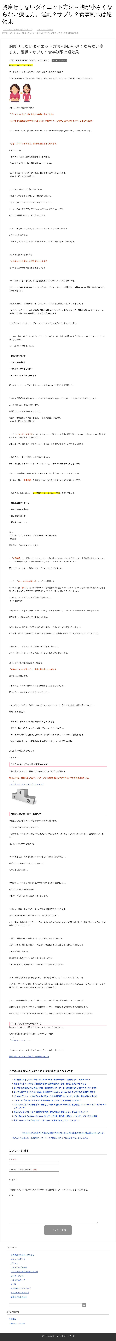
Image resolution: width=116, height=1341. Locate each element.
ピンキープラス (17, 1276)
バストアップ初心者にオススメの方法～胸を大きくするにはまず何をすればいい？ (47, 1100)
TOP (19, 30)
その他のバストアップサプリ (22, 1255)
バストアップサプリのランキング (24, 1272)
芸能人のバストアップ (20, 1293)
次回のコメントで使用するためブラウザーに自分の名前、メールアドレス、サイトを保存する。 (50, 1190)
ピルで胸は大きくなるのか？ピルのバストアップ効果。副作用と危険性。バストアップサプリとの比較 (55, 1116)
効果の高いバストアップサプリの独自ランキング (29, 1057)
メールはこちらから (17, 1323)
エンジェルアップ (18, 1259)
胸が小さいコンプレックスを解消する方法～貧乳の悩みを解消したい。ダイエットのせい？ (51, 1112)
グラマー (14, 1263)
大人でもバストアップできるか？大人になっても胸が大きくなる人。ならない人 (46, 1120)
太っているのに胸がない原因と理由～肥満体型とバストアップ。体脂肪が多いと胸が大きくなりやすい (55, 1088)
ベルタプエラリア (18, 1040)
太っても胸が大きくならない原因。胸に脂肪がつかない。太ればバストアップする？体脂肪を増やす (54, 1092)
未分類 (13, 1284)
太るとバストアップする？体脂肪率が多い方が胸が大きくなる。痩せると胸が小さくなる (50, 1084)
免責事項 (12, 1319)
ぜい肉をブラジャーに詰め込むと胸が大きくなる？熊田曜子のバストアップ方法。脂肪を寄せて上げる (55, 1096)
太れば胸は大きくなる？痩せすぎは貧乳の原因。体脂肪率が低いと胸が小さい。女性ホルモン (52, 1080)
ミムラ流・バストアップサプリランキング (26, 784)
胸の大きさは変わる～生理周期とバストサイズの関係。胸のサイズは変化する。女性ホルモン (50, 1138)
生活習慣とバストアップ (21, 1288)
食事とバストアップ (19, 1297)
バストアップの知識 (59, 60)
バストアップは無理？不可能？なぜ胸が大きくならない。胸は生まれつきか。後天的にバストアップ (63, 1133)
